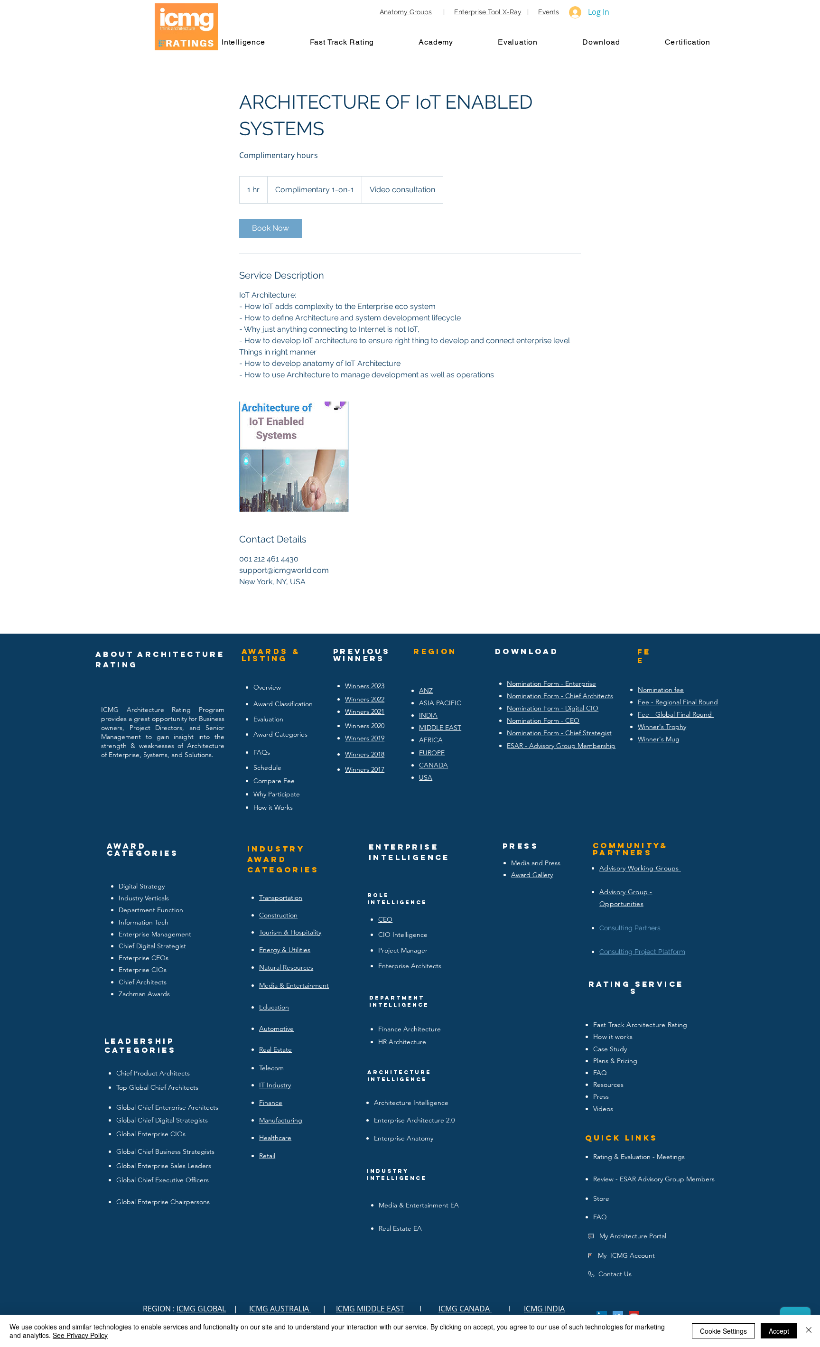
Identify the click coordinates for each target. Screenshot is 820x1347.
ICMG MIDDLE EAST (370, 1308)
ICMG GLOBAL (201, 1308)
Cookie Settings (723, 1331)
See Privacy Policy (80, 1335)
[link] (270, 228)
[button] (253, 42)
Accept (779, 1331)
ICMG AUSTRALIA (280, 1308)
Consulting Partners (630, 928)
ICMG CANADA (465, 1308)
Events (548, 12)
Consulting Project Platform (642, 951)
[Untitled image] (294, 457)
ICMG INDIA (544, 1308)
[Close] (808, 1330)
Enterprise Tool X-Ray (488, 12)
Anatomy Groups (406, 12)
